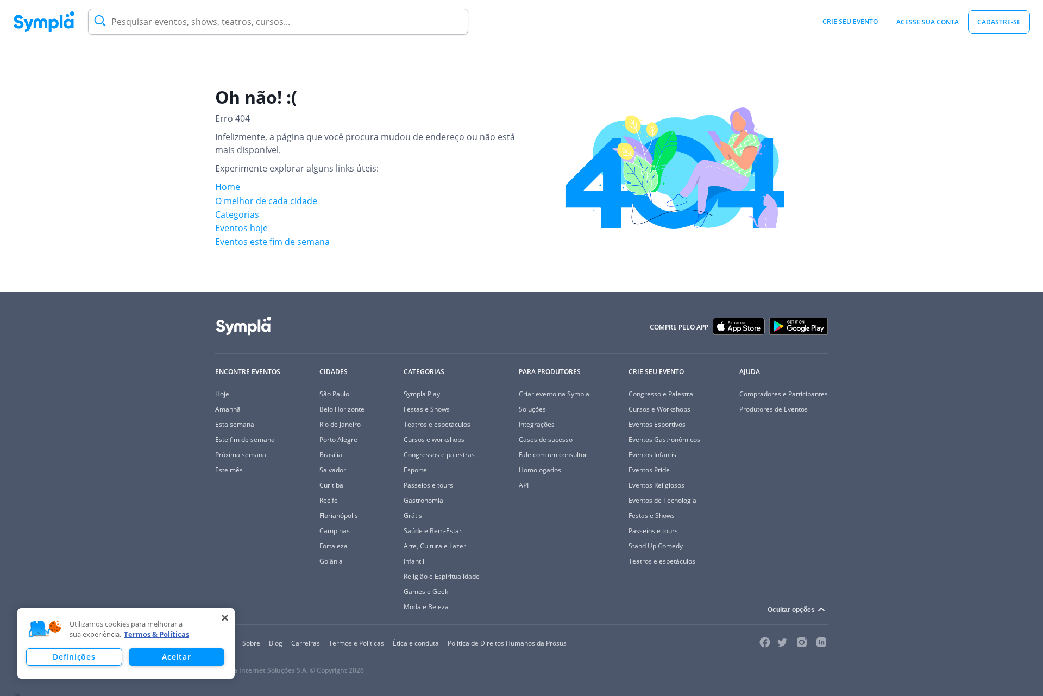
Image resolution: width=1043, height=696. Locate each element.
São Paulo (334, 393)
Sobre (251, 643)
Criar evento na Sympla (554, 393)
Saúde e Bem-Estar (433, 530)
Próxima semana (240, 454)
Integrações (537, 424)
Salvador (332, 469)
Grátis (413, 515)
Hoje (222, 393)
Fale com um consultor (553, 454)
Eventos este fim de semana (272, 242)
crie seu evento (850, 21)
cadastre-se (999, 22)
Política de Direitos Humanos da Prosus (507, 643)
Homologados (540, 469)
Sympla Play (422, 393)
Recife (328, 500)
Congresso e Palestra (661, 393)
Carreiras (305, 643)
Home (227, 187)
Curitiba (331, 485)
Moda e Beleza (426, 606)
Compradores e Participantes (783, 393)
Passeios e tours (428, 485)
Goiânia (331, 561)
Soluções (532, 409)
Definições (74, 656)
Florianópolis (338, 515)
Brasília (330, 454)
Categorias (237, 214)
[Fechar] (225, 618)
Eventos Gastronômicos (664, 439)
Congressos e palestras (439, 454)
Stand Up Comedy (656, 546)
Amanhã (228, 409)
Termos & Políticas (156, 634)
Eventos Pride (649, 469)
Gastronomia (423, 500)
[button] (45, 629)
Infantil (414, 561)
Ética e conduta (416, 643)
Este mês (229, 469)
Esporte (415, 469)
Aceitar (176, 656)
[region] (126, 643)
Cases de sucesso (546, 439)
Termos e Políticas (356, 643)
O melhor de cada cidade (266, 201)
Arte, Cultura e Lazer (435, 546)
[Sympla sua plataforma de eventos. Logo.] (44, 21)
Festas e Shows (427, 409)
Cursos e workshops (434, 439)
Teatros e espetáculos (437, 424)
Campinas (334, 530)
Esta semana (234, 424)
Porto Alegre (338, 439)
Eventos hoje (241, 228)
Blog (275, 643)
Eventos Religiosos (656, 485)
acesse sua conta (927, 22)
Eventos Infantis (652, 454)
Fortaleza (333, 546)
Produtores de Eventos (773, 409)
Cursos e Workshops (659, 409)
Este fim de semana (245, 439)
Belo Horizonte (342, 409)
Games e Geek (426, 591)
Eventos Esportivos (657, 424)
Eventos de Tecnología (662, 500)
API (524, 485)
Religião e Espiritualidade (442, 576)
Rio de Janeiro (340, 424)
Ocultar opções (791, 609)
